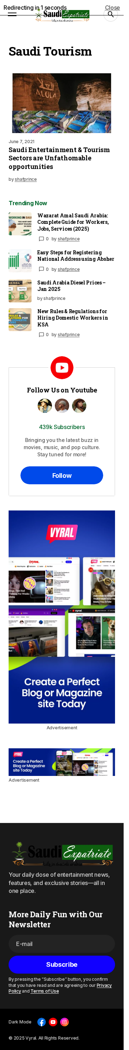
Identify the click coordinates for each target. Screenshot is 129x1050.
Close (112, 7)
